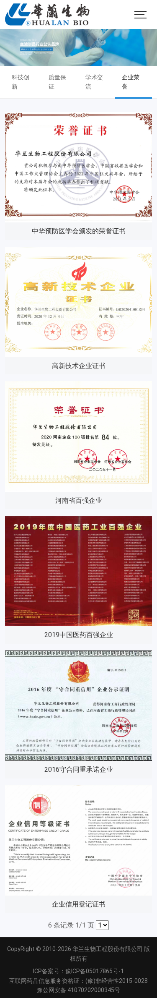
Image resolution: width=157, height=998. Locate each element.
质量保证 (57, 82)
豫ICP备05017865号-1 (94, 971)
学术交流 (94, 82)
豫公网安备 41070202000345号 (78, 990)
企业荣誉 (130, 82)
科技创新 (20, 82)
